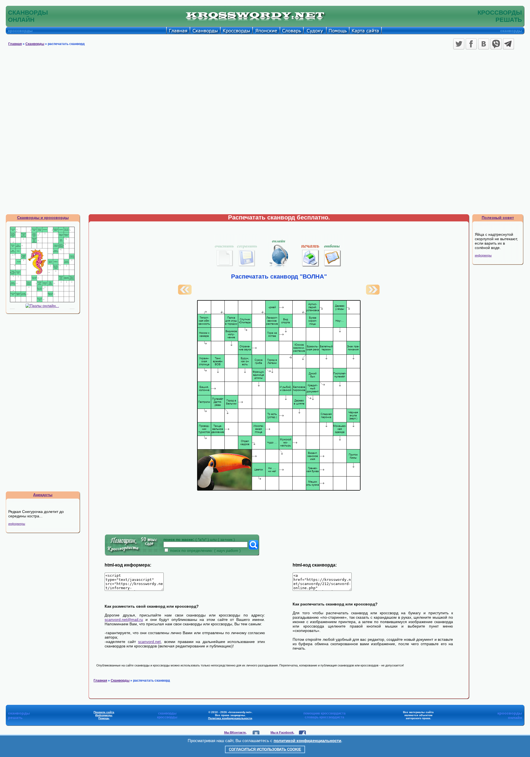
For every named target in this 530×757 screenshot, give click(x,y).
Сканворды (34, 44)
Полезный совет (498, 217)
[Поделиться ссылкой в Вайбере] (496, 43)
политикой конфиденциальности (307, 740)
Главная (15, 44)
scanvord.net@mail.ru (124, 619)
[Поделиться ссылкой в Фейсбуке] (471, 43)
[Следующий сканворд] (373, 293)
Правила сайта (104, 712)
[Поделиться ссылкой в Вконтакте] (483, 43)
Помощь (103, 718)
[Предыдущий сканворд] (185, 293)
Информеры (103, 715)
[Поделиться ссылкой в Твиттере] (458, 43)
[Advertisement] (265, 92)
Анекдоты (42, 495)
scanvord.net (149, 641)
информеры (16, 523)
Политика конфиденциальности (230, 718)
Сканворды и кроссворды (43, 217)
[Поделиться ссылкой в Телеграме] (508, 43)
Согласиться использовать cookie (265, 749)
